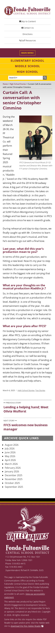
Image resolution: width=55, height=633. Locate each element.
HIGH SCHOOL (27, 72)
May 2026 (10, 456)
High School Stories (26, 390)
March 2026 (11, 464)
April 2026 (10, 460)
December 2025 (13, 475)
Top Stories (40, 390)
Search (12, 77)
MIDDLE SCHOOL (27, 66)
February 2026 (13, 467)
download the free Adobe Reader (26, 626)
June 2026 (10, 452)
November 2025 (13, 479)
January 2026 (12, 471)
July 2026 (10, 448)
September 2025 (14, 486)
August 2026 (11, 444)
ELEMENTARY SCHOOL (27, 61)
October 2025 (12, 483)
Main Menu (27, 52)
